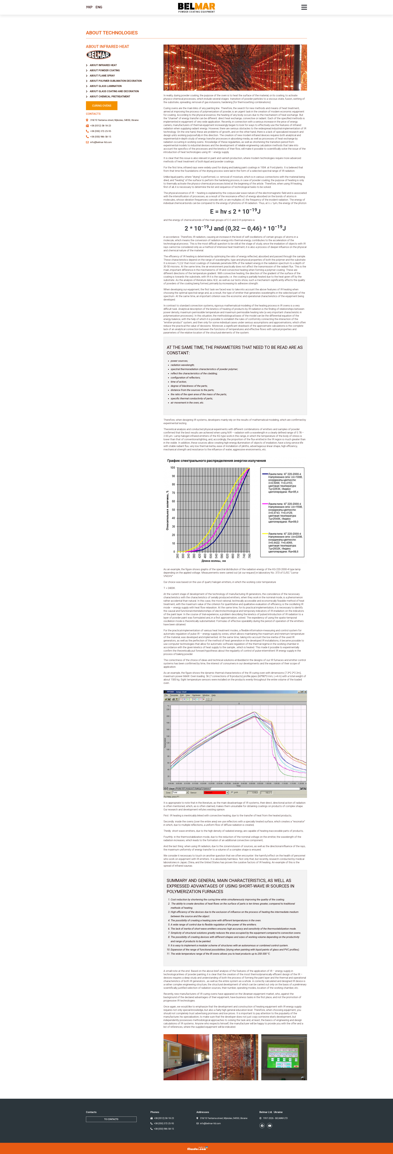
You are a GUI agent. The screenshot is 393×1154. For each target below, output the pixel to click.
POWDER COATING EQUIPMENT (196, 12)
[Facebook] (262, 1125)
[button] (304, 7)
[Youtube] (269, 1125)
